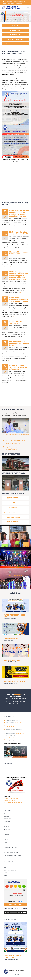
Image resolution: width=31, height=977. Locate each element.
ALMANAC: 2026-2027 (9, 800)
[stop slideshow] (15, 21)
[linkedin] (18, 974)
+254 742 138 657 (10, 737)
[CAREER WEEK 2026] (15, 629)
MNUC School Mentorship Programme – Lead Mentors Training (18, 299)
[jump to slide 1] (0, 20)
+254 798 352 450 (10, 726)
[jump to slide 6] (8, 20)
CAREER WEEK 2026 (11, 638)
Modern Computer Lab (12, 443)
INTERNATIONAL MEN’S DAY (14, 682)
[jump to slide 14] (21, 20)
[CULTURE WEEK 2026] (15, 650)
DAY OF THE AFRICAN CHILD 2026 (14, 616)
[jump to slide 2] (2, 20)
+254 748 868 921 (19, 731)
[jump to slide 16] (24, 20)
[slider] (25, 912)
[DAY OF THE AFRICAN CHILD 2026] (15, 605)
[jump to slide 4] (5, 20)
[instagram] (15, 974)
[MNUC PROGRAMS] (15, 125)
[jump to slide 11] (16, 20)
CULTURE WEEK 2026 (12, 660)
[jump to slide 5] (7, 20)
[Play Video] (15, 425)
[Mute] (21, 912)
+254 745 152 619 (20, 733)
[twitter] (12, 974)
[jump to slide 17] (26, 20)
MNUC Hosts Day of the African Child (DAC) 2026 (18, 233)
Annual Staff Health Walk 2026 (17, 322)
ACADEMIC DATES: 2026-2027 (11, 798)
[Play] (5, 912)
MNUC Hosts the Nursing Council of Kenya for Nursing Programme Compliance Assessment (19, 213)
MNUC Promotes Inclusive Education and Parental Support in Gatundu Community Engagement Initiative (18, 275)
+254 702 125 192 (10, 731)
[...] (23, 227)
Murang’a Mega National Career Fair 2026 (18, 253)
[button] (15, 498)
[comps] (15, 780)
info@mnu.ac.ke (18, 722)
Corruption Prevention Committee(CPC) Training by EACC (19, 343)
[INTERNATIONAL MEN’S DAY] (15, 672)
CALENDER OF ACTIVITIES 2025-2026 (13, 803)
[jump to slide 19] (29, 20)
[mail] (20, 974)
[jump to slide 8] (11, 20)
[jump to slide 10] (15, 20)
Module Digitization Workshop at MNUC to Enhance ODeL (18, 367)
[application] (15, 912)
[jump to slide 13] (19, 20)
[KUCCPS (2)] (15, 92)
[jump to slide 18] (27, 20)
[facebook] (10, 974)
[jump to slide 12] (18, 20)
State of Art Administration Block (16, 440)
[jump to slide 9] (13, 20)
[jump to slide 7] (10, 20)
